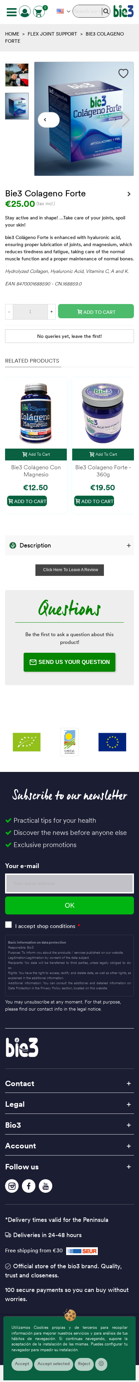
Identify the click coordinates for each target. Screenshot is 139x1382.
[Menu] (11, 11)
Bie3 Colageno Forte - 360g (103, 471)
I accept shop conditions (45, 926)
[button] (49, 120)
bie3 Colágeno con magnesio (36, 471)
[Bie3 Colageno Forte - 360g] (129, 194)
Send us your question (74, 662)
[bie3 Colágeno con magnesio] (36, 413)
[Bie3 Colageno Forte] (84, 172)
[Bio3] (123, 11)
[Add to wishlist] (123, 74)
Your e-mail (22, 866)
